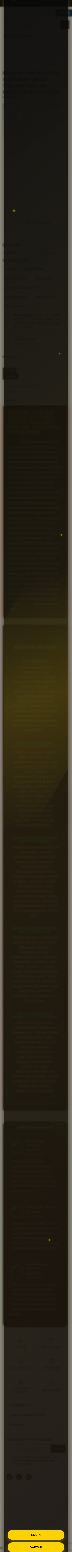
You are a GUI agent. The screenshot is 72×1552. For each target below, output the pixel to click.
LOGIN (36, 1534)
